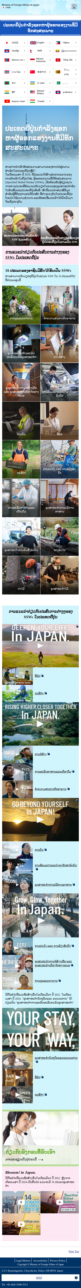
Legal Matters (23, 1260)
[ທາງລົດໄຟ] (59, 519)
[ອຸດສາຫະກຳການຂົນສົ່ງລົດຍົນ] (21, 519)
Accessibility (40, 1260)
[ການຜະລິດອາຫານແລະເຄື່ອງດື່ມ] (21, 480)
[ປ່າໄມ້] (21, 557)
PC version (74, 6)
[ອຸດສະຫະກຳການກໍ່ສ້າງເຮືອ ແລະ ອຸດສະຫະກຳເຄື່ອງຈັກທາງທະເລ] (21, 364)
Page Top (74, 1251)
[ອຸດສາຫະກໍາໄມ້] (59, 557)
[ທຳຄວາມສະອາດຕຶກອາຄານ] (59, 287)
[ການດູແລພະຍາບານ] (21, 287)
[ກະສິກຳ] (21, 442)
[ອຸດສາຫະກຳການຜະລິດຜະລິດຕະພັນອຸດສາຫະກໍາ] (21, 326)
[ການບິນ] (21, 403)
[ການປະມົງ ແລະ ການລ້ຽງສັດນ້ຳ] (59, 442)
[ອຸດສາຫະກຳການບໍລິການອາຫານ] (59, 480)
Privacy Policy (57, 1260)
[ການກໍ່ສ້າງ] (59, 326)
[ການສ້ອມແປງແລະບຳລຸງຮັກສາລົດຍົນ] (59, 364)
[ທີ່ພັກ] (59, 403)
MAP (39, 1277)
